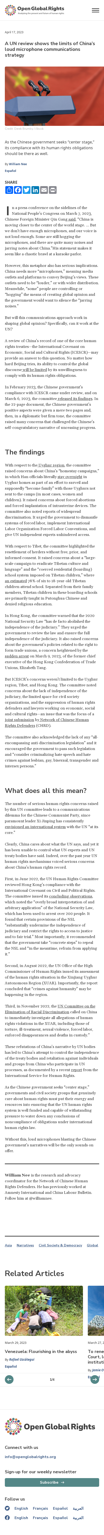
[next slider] (9, 1379)
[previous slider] (94, 1379)
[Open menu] (95, 10)
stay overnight (70, 476)
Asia (8, 1245)
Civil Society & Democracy (60, 1245)
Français (40, 1508)
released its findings (74, 398)
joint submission (19, 719)
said (71, 219)
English (21, 1508)
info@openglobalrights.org (30, 1457)
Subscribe (49, 1482)
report (76, 1070)
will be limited (34, 369)
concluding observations (70, 896)
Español (10, 171)
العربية (78, 1508)
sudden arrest (17, 656)
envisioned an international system (35, 827)
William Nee (18, 164)
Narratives (25, 1245)
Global (92, 1245)
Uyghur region (50, 465)
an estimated (16, 581)
